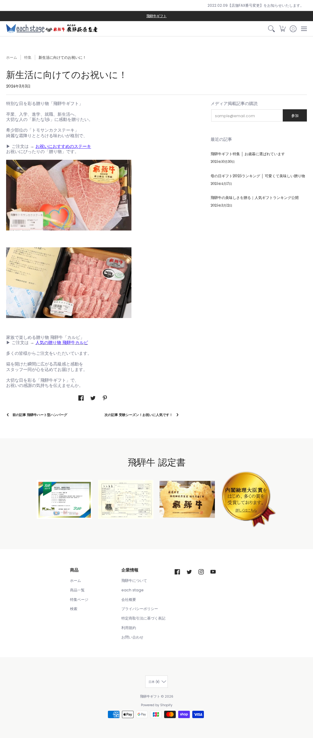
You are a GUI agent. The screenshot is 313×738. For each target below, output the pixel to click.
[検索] (271, 28)
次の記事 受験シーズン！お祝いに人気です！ (139, 415)
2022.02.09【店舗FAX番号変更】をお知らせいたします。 (256, 5)
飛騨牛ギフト (156, 16)
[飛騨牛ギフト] (52, 28)
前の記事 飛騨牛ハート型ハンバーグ (40, 415)
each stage (132, 590)
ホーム (11, 57)
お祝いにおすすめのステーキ (63, 146)
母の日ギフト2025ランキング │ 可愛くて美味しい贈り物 (258, 176)
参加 (295, 115)
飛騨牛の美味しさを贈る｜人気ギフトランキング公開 (255, 197)
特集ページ (79, 599)
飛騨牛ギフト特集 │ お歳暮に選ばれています (248, 154)
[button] (282, 28)
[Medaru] (248, 499)
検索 (73, 608)
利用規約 (128, 627)
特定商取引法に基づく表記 (143, 618)
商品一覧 (77, 590)
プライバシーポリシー (139, 608)
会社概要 (128, 599)
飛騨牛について (134, 580)
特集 (27, 57)
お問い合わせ (132, 637)
